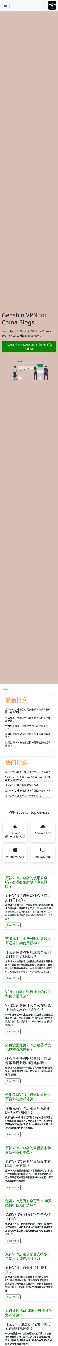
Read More (13, 925)
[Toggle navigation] (6, 5)
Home (5, 689)
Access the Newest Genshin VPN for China (29, 347)
